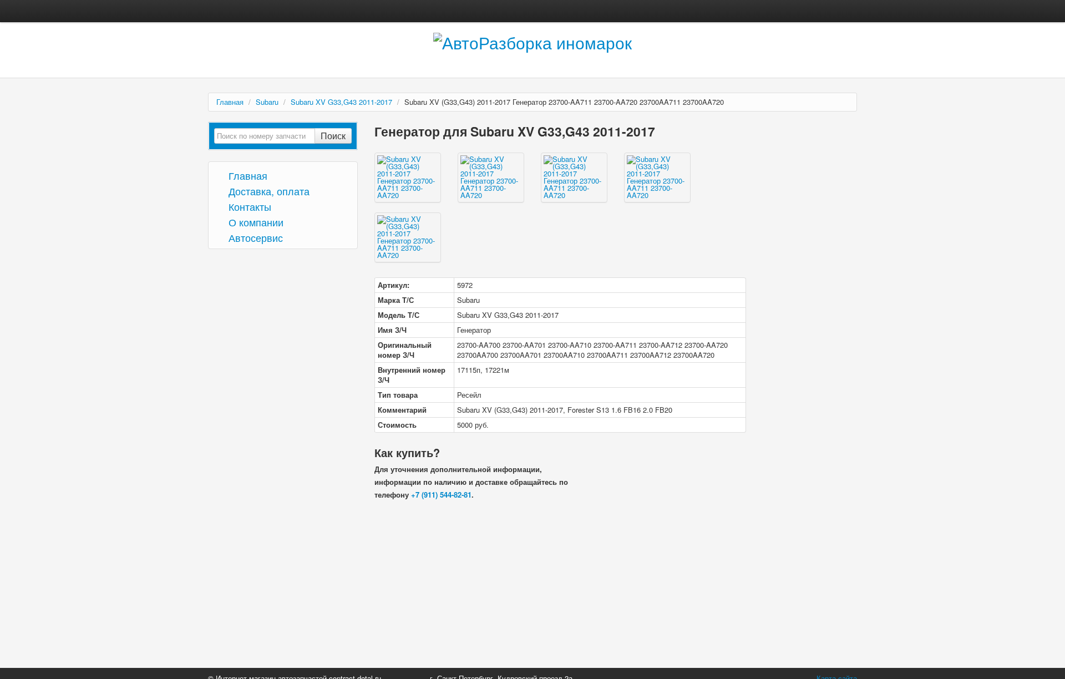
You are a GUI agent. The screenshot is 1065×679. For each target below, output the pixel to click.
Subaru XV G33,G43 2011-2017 (341, 102)
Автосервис (254, 237)
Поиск (333, 135)
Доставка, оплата (268, 190)
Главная (230, 102)
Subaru (267, 102)
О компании (254, 222)
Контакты (248, 206)
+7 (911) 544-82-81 (441, 494)
